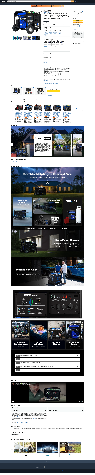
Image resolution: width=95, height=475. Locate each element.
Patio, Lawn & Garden (14, 8)
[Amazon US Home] (38, 467)
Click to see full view (27, 35)
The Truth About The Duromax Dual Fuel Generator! (23, 384)
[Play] (12, 402)
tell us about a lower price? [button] (22, 422)
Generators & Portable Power (22, 8)
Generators (27, 8)
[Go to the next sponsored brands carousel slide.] (83, 449)
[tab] (31, 228)
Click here (34, 418)
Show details (50, 95)
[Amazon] (3, 1)
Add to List (74, 40)
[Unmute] (82, 401)
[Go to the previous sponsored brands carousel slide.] (12, 449)
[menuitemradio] (81, 401)
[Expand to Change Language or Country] (50, 467)
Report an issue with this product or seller (51, 83)
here (17, 416)
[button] (2, 4)
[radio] (15, 38)
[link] (28, 90)
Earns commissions (24, 383)
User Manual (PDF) (14, 161)
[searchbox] (40, 1)
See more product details (48, 81)
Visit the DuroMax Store (47, 12)
